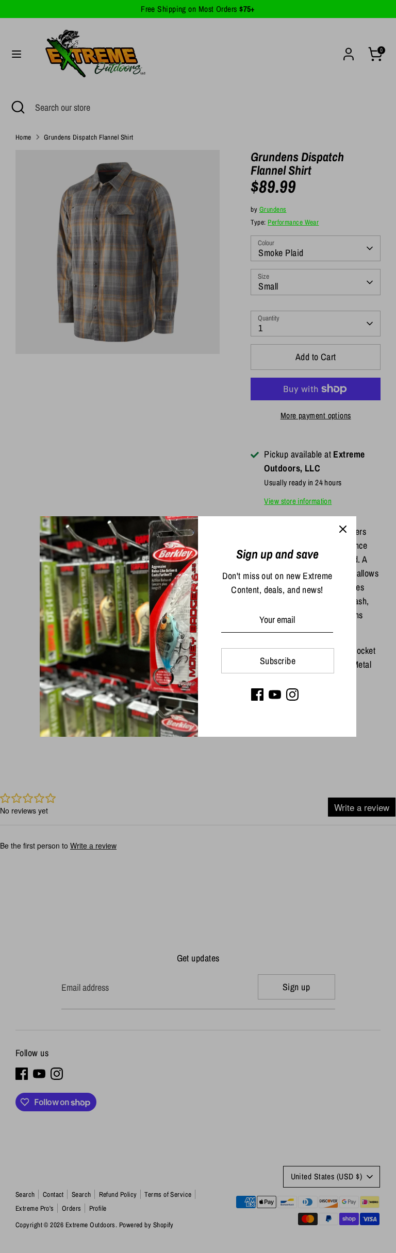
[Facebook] (257, 694)
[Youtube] (275, 694)
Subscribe (277, 660)
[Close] (343, 529)
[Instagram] (292, 694)
